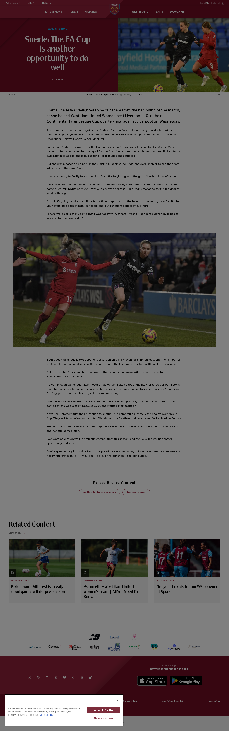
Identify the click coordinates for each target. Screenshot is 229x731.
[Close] (117, 700)
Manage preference (103, 718)
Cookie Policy (46, 715)
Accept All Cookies (103, 710)
